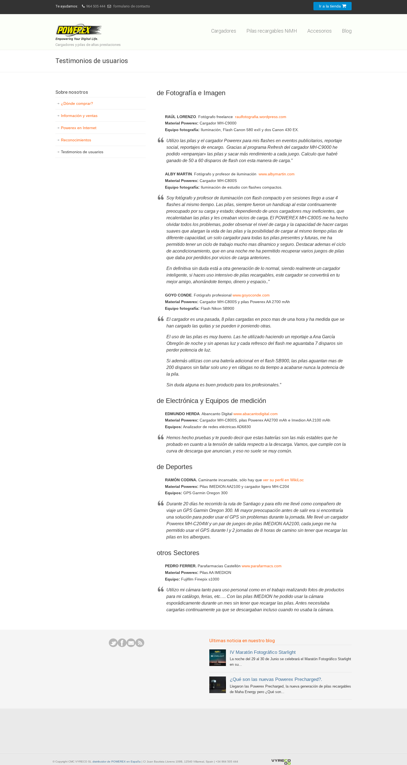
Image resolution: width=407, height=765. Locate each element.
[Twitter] (113, 646)
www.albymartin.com (277, 174)
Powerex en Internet (78, 128)
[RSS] (139, 646)
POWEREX (79, 28)
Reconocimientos (76, 140)
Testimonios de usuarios (82, 152)
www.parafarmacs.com (262, 566)
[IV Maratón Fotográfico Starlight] (217, 665)
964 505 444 (95, 6)
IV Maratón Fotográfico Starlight (263, 652)
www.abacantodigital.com (255, 414)
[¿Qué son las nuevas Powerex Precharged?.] (217, 692)
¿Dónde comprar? (77, 103)
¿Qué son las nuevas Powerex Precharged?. (276, 679)
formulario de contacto (131, 6)
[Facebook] (122, 646)
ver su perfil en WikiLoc (283, 480)
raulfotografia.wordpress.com (260, 117)
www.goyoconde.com (251, 295)
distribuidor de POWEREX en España (116, 761)
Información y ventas (79, 115)
